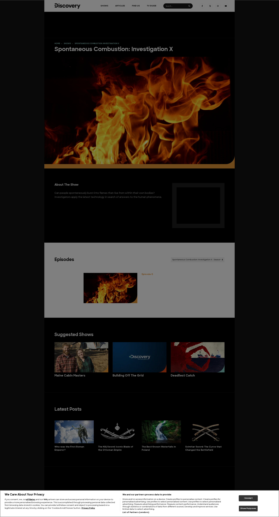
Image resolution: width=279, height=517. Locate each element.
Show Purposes (248, 508)
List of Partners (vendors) (135, 512)
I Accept (248, 498)
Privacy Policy (88, 508)
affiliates (30, 500)
